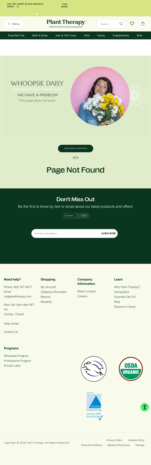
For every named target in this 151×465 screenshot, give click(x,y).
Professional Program (17, 360)
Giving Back (121, 291)
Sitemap (139, 445)
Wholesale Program (16, 355)
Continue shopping (75, 148)
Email (70, 215)
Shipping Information (54, 291)
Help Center (11, 323)
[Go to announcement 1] (32, 13)
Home (101, 35)
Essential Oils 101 (125, 296)
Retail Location (86, 291)
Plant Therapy (35, 442)
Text (84, 215)
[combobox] (111, 23)
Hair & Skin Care (66, 35)
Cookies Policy (136, 440)
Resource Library (125, 306)
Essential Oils (16, 35)
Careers (82, 296)
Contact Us (11, 331)
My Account (48, 287)
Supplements (121, 35)
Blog (117, 301)
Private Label (12, 365)
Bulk (139, 35)
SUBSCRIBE (108, 233)
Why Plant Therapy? (127, 287)
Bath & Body (40, 35)
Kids (86, 35)
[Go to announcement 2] (36, 13)
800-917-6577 (23, 287)
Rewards (46, 301)
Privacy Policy (114, 440)
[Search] (121, 23)
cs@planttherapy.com (17, 296)
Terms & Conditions (91, 445)
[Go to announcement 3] (41, 13)
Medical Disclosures (119, 445)
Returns (45, 296)
